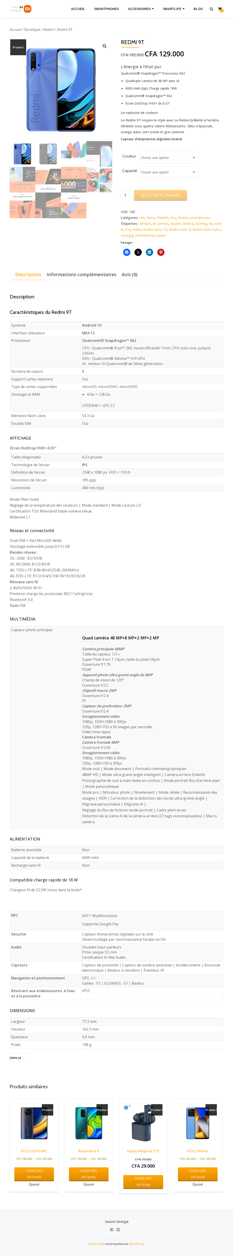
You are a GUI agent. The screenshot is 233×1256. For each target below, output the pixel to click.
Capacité (129, 170)
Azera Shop (97, 1244)
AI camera (160, 223)
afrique (145, 223)
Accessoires (139, 9)
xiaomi (161, 235)
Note (150, 217)
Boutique (32, 29)
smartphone (144, 235)
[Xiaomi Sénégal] (22, 9)
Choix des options (34, 1173)
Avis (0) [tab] (129, 274)
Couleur (129, 156)
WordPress (136, 1244)
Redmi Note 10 (155, 229)
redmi (136, 229)
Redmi (48, 29)
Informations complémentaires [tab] (81, 274)
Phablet (162, 217)
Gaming (201, 223)
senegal (127, 235)
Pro (173, 217)
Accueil (78, 9)
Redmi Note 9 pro (206, 229)
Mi (211, 223)
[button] (105, 46)
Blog (198, 9)
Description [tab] (28, 274)
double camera (181, 223)
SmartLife (172, 9)
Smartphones (106, 9)
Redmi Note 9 (180, 229)
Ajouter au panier (160, 195)
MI (143, 217)
